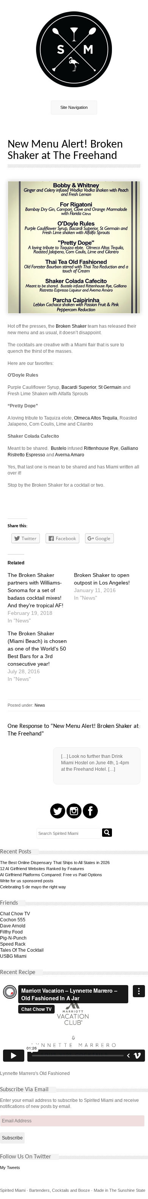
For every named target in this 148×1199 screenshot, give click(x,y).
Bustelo (58, 448)
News (40, 705)
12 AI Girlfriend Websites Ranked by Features (42, 868)
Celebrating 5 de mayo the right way (33, 887)
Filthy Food (11, 932)
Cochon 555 (12, 919)
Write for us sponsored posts (27, 880)
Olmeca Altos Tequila (95, 418)
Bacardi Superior (78, 387)
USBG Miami (13, 956)
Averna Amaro (69, 454)
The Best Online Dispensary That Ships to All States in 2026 (55, 862)
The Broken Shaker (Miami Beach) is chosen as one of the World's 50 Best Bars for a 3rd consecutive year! (37, 648)
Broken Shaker (71, 326)
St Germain (109, 387)
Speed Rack (12, 944)
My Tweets (10, 1167)
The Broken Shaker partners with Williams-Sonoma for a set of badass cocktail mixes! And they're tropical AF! (35, 590)
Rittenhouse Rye (101, 448)
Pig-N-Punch (13, 938)
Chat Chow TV (15, 913)
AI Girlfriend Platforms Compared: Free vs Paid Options (51, 874)
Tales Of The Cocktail (22, 950)
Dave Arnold (12, 926)
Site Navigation (74, 107)
